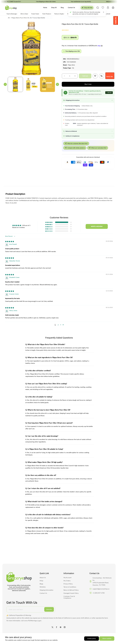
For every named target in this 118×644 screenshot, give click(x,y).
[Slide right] (57, 84)
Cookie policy (91, 638)
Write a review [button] (97, 226)
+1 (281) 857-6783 (99, 593)
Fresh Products (46, 14)
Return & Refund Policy (71, 590)
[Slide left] (5, 84)
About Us (43, 577)
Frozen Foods (35, 14)
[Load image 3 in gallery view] (47, 84)
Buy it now (88, 84)
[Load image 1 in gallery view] (15, 84)
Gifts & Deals (24, 14)
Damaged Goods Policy (71, 593)
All (9, 18)
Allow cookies (106, 638)
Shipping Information (46, 590)
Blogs (41, 584)
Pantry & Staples (59, 14)
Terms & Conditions (70, 587)
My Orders (67, 580)
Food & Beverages (12, 14)
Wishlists (43, 587)
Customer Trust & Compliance (69, 597)
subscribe (49, 609)
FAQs (41, 580)
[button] (108, 7)
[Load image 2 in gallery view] (31, 84)
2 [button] (58, 325)
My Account (67, 577)
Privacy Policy (68, 584)
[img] (9, 241)
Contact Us (43, 593)
